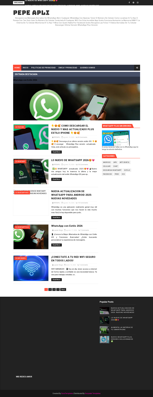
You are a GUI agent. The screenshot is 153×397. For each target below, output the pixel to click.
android (107, 162)
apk (115, 162)
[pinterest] (133, 2)
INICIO (25, 68)
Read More (56, 152)
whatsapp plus (23, 227)
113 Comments (83, 203)
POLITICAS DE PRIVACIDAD (43, 68)
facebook (107, 174)
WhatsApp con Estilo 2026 (25, 80)
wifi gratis (21, 258)
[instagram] (137, 2)
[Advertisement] (96, 44)
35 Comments (82, 137)
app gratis (124, 162)
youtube (21, 127)
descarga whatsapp (112, 170)
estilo (127, 170)
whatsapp (21, 161)
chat (115, 166)
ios (123, 174)
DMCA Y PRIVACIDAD (68, 68)
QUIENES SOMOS (87, 68)
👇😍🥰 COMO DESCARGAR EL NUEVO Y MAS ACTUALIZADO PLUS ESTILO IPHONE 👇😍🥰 (72, 129)
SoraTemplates (67, 393)
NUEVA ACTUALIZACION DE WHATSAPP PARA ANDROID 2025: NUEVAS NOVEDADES (62, 3)
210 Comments (83, 164)
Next (63, 289)
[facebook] (129, 2)
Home (17, 68)
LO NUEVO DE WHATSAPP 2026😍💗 (73, 160)
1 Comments (83, 265)
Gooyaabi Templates (93, 393)
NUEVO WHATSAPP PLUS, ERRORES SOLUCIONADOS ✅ (122, 339)
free (117, 174)
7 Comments (84, 230)
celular (107, 166)
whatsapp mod (23, 192)
